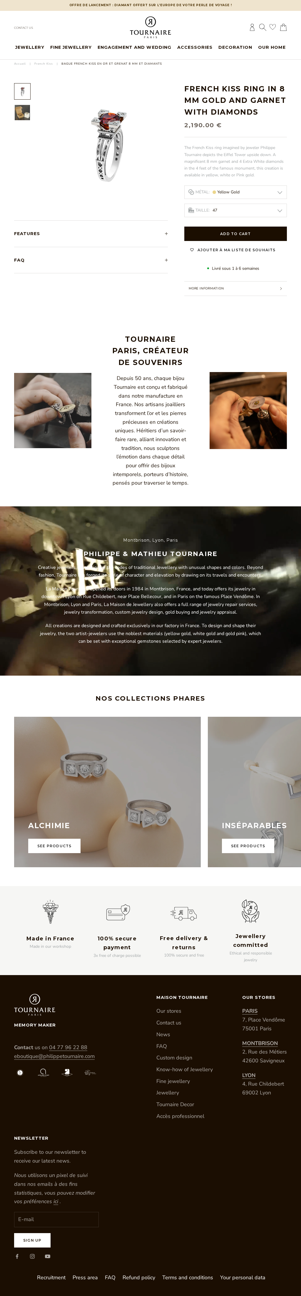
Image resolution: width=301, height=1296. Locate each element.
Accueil (20, 64)
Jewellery (29, 47)
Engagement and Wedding (134, 47)
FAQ (161, 1046)
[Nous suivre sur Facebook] (17, 1256)
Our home (272, 47)
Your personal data (242, 1277)
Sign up (32, 1240)
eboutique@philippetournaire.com (54, 1056)
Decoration (235, 47)
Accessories (195, 47)
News (163, 1034)
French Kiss (43, 64)
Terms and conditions (187, 1277)
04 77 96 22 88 (68, 1047)
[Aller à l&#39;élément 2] (22, 112)
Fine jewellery (71, 47)
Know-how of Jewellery (184, 1069)
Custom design (174, 1057)
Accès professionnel (180, 1116)
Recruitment (51, 1277)
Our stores (168, 1010)
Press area (85, 1277)
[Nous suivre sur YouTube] (48, 1256)
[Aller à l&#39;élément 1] (22, 91)
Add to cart (235, 234)
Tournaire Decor (175, 1104)
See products (54, 846)
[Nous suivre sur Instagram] (32, 1256)
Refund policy (139, 1277)
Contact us (23, 28)
